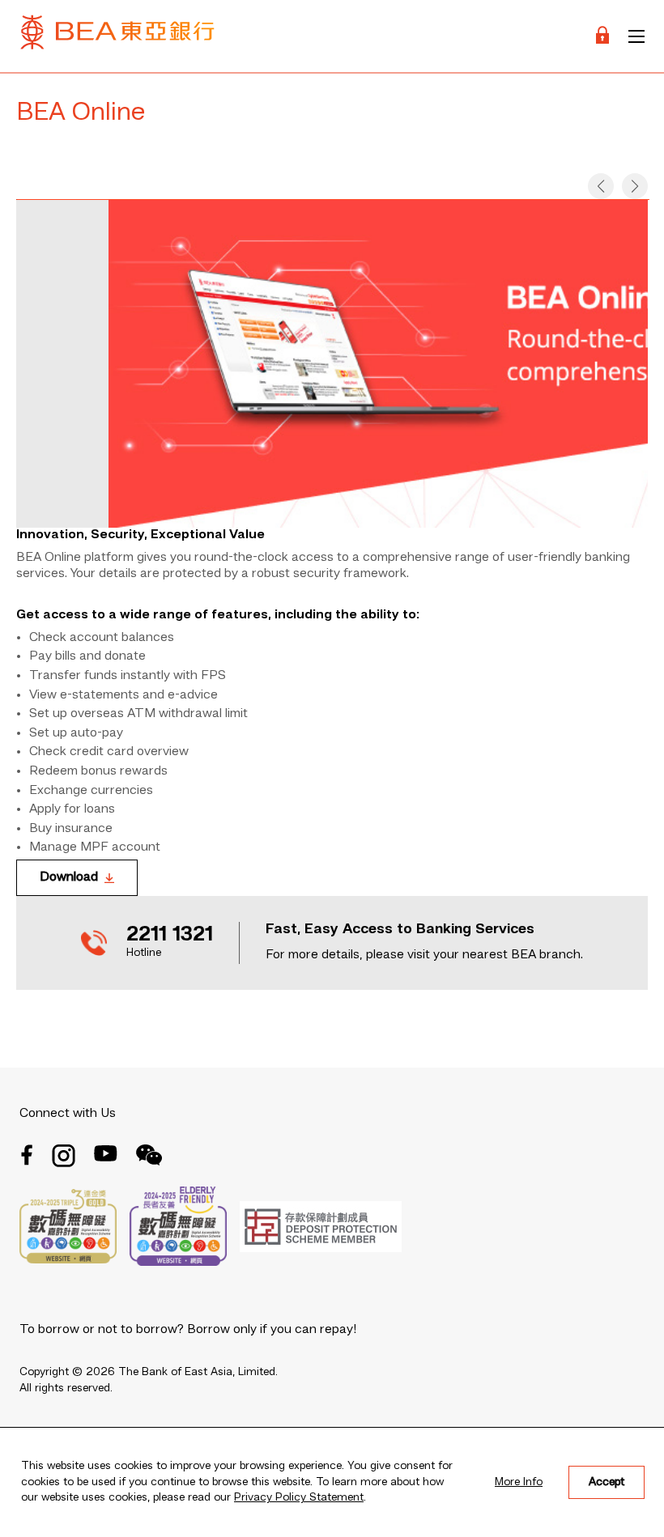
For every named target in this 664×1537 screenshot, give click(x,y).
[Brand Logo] (117, 36)
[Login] (602, 36)
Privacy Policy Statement (299, 1497)
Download (69, 877)
